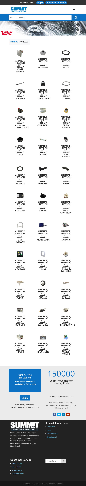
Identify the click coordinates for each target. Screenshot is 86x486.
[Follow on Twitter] (59, 414)
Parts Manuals (52, 434)
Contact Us (51, 427)
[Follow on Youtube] (68, 414)
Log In (40, 2)
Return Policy (17, 470)
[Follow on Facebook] (54, 414)
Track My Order (18, 474)
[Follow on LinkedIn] (63, 414)
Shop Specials (52, 437)
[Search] (63, 461)
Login (25, 397)
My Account (16, 467)
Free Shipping (17, 463)
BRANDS (14, 42)
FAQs (49, 430)
